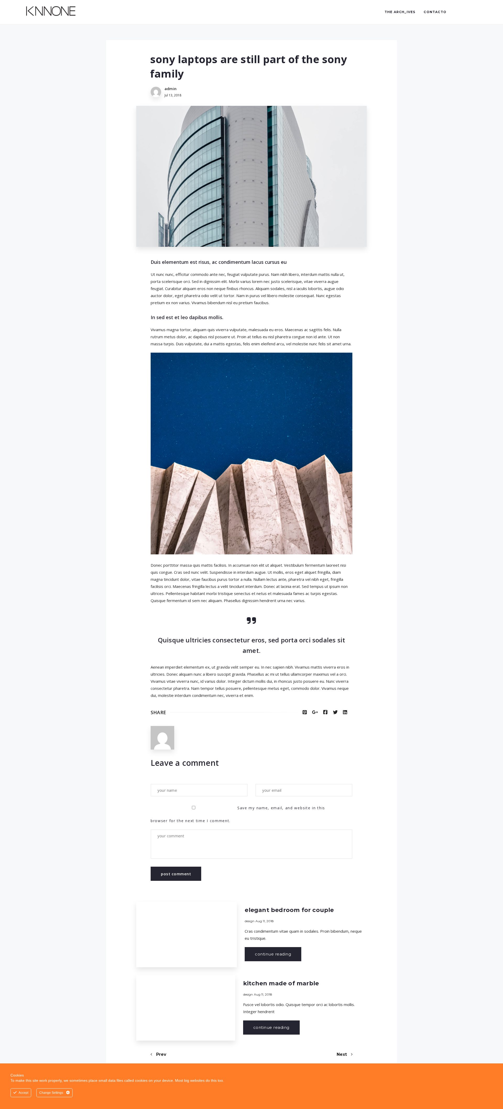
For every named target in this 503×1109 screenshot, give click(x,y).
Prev (160, 1054)
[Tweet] (335, 712)
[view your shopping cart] (463, 11)
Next (342, 1054)
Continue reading (273, 954)
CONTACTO (435, 12)
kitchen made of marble (281, 983)
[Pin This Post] (305, 712)
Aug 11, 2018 (264, 921)
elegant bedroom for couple (289, 910)
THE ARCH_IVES (400, 12)
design (249, 921)
